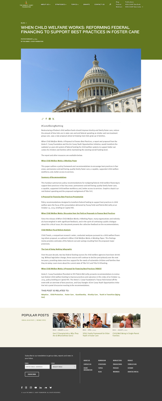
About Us (45, 4)
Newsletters (117, 360)
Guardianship (80, 294)
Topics (74, 4)
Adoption (44, 294)
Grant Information (88, 369)
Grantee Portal (133, 371)
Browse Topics (41, 320)
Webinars (119, 7)
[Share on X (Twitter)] (53, 119)
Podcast (118, 4)
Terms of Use (132, 364)
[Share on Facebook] (46, 119)
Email (27, 363)
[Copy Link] (42, 119)
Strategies (60, 4)
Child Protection (56, 294)
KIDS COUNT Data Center (133, 7)
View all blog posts (28, 320)
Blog (117, 2)
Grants (86, 4)
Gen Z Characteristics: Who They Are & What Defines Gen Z (65, 334)
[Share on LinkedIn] (49, 119)
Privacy (130, 360)
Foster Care (69, 294)
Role (53, 363)
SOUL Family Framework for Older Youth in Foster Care (96, 334)
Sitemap (130, 368)
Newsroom (102, 360)
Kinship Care (93, 294)
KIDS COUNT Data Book (132, 4)
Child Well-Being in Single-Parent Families (126, 334)
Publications (129, 2)
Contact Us (99, 4)
